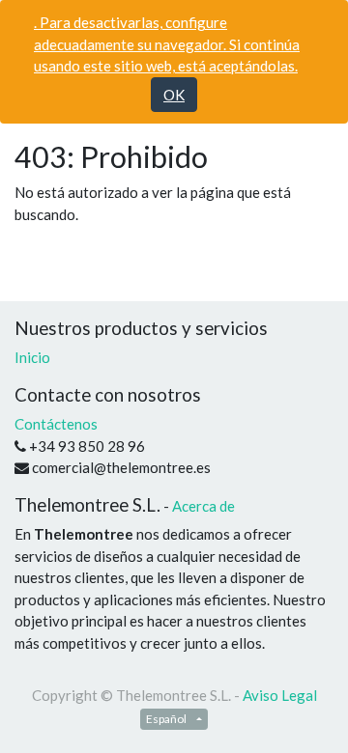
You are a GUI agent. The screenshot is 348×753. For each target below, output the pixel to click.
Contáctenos (56, 423)
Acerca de (203, 506)
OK (174, 94)
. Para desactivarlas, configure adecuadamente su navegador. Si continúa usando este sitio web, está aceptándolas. (167, 44)
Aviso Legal (280, 695)
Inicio (32, 357)
